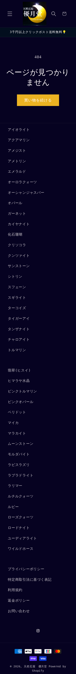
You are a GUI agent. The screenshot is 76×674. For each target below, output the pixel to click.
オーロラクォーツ (22, 182)
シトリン (15, 276)
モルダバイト (19, 454)
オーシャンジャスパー (26, 193)
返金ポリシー (19, 600)
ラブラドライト (20, 475)
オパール (15, 203)
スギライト (17, 298)
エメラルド (17, 171)
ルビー (13, 507)
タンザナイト (19, 329)
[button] (9, 13)
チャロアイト (19, 339)
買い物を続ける (38, 100)
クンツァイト (19, 256)
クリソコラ (17, 245)
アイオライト (19, 130)
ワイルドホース (20, 549)
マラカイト (17, 433)
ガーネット (17, 213)
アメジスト (17, 151)
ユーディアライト (22, 538)
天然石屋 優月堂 (35, 666)
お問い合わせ (19, 611)
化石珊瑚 (15, 234)
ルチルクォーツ (20, 496)
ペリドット (17, 412)
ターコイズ (17, 308)
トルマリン (17, 350)
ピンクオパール (20, 402)
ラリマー (15, 486)
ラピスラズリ (19, 465)
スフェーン (17, 287)
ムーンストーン (20, 444)
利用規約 (15, 590)
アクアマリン (19, 140)
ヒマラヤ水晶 (19, 381)
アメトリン (17, 161)
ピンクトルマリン (22, 391)
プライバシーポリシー (26, 569)
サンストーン (19, 266)
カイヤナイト (19, 224)
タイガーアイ (19, 318)
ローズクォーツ (20, 517)
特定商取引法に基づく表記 (30, 580)
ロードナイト (19, 528)
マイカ (13, 423)
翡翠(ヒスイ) (19, 370)
